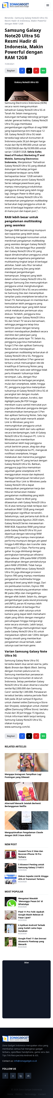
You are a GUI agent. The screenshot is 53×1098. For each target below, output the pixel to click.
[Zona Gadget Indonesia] (15, 5)
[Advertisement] (26, 991)
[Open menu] (48, 5)
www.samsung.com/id (17, 726)
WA (43, 70)
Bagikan (11, 70)
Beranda (9, 17)
